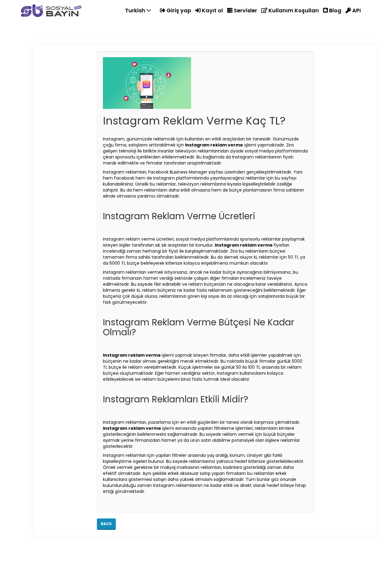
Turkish (135, 10)
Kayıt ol (212, 10)
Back (106, 523)
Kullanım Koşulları (293, 10)
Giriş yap (178, 10)
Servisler (244, 10)
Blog (334, 10)
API (356, 10)
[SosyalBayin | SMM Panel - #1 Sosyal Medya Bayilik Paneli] (51, 10)
